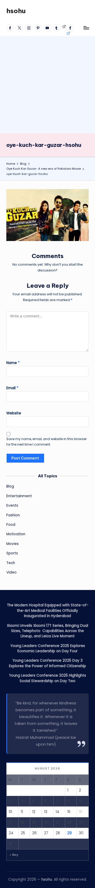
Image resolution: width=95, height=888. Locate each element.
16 (80, 811)
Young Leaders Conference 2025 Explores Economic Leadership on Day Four (47, 648)
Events (12, 505)
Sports (12, 553)
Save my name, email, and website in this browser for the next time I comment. (46, 442)
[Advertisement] (47, 83)
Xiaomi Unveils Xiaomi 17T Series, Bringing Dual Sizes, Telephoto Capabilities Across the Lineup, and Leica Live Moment (47, 631)
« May (14, 855)
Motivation (15, 534)
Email (12, 388)
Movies (12, 543)
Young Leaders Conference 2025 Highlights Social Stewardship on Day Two (47, 678)
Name (13, 362)
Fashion (13, 515)
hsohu (16, 11)
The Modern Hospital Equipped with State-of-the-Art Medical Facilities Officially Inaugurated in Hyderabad (47, 610)
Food (10, 524)
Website (13, 413)
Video (11, 572)
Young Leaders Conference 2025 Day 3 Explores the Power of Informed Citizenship (47, 663)
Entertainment (19, 496)
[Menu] (86, 27)
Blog (10, 486)
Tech (10, 562)
